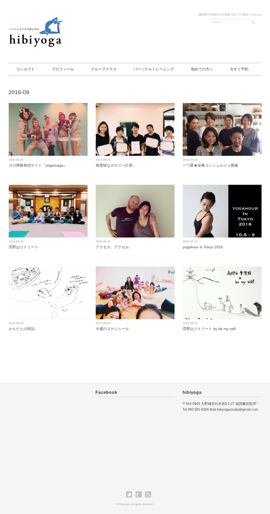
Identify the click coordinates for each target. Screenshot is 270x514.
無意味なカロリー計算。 (116, 165)
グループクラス (104, 69)
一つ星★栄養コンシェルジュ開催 (210, 165)
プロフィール (63, 69)
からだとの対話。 (23, 329)
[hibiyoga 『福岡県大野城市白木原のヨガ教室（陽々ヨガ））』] (36, 17)
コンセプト (25, 69)
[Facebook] (140, 494)
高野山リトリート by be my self (211, 329)
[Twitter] (130, 494)
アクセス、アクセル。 (114, 247)
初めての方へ (202, 69)
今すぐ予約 (239, 69)
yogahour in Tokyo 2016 (203, 247)
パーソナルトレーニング (153, 69)
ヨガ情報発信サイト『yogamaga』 (38, 165)
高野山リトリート (23, 247)
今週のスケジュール (112, 329)
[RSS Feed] (148, 494)
